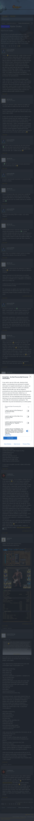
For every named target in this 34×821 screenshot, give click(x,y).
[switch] (27, 411)
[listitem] (17, 407)
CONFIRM (10, 438)
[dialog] (17, 410)
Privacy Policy (26, 444)
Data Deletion (7, 444)
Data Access (17, 444)
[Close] (30, 377)
